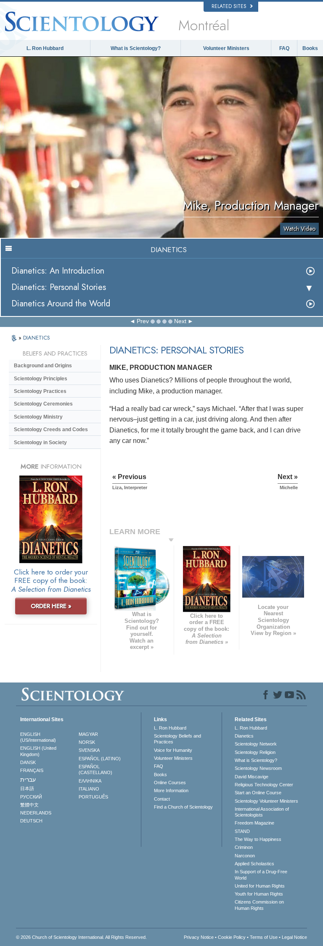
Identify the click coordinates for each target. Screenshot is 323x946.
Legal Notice (294, 937)
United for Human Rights (260, 885)
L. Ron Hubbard (45, 48)
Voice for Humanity (173, 750)
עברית (28, 779)
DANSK (28, 762)
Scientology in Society (40, 442)
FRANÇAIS (31, 770)
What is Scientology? (136, 48)
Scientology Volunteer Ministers (266, 801)
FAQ (284, 48)
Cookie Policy (232, 937)
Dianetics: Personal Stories (58, 287)
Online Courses (170, 782)
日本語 (27, 788)
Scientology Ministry (38, 417)
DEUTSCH (31, 820)
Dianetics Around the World (60, 304)
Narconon (245, 855)
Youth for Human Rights (259, 893)
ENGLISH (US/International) (38, 737)
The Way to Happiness (258, 839)
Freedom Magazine (254, 822)
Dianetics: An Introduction (57, 271)
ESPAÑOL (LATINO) (100, 758)
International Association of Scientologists (262, 811)
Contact (162, 798)
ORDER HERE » (51, 606)
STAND (242, 831)
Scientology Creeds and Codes (51, 429)
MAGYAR (88, 734)
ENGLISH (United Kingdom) (38, 751)
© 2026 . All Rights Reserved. (81, 937)
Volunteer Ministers (226, 48)
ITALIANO (89, 788)
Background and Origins (43, 366)
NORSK (87, 742)
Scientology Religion (255, 752)
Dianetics (244, 735)
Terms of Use (264, 937)
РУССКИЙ (31, 796)
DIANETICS (36, 338)
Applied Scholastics (254, 863)
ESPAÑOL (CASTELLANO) (95, 769)
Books (310, 48)
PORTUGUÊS (93, 796)
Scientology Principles (40, 379)
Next (180, 321)
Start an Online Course (258, 792)
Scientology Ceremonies (43, 404)
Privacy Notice (199, 937)
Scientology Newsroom (258, 768)
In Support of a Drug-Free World (261, 874)
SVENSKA (89, 750)
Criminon (244, 847)
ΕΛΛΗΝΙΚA (90, 780)
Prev (143, 321)
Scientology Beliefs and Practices (177, 738)
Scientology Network (256, 743)
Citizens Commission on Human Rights (259, 904)
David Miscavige (251, 776)
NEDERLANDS (35, 812)
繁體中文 (29, 804)
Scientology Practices (40, 391)
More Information (171, 790)
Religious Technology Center (264, 784)
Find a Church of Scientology (183, 806)
